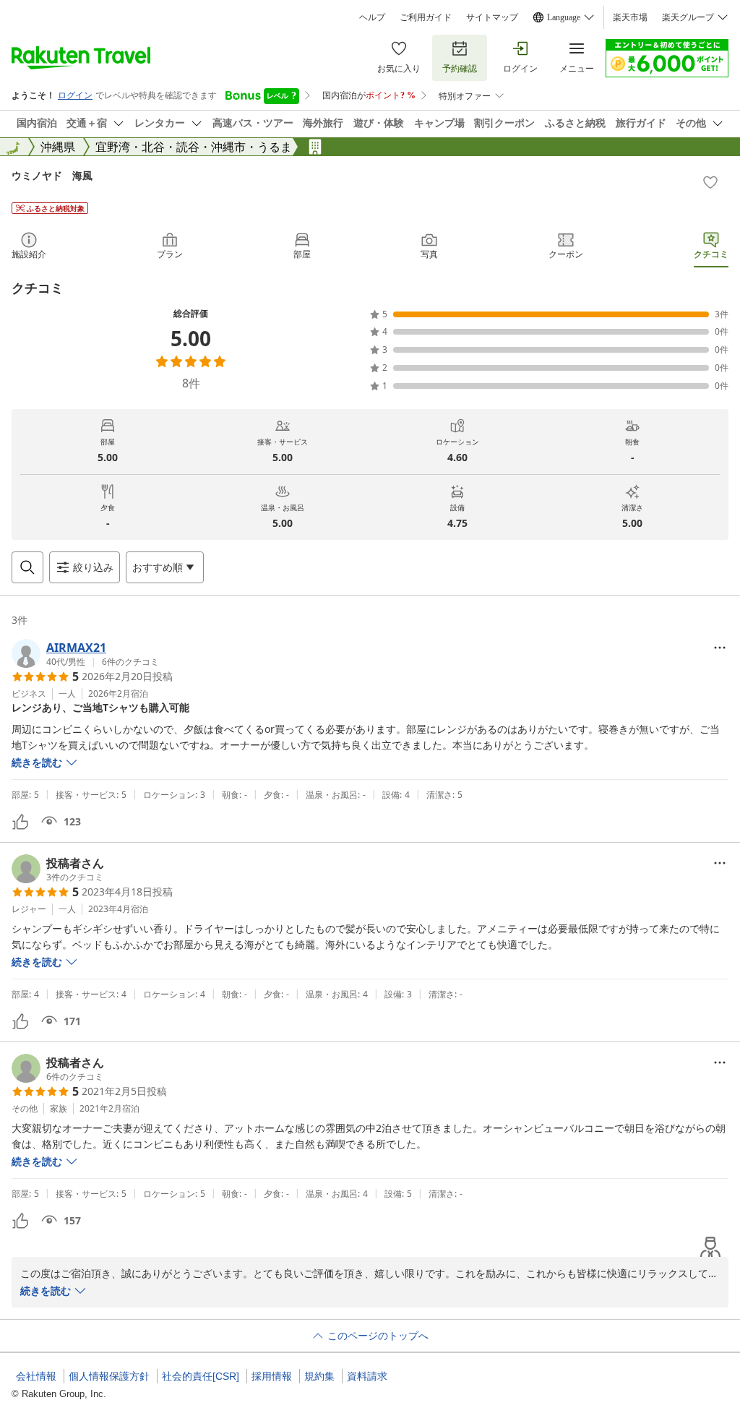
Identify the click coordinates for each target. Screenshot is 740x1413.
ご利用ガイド (426, 17)
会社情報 (36, 1376)
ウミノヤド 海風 (52, 175)
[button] (85, 653)
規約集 (319, 1376)
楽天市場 (630, 17)
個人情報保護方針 (109, 1376)
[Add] (710, 182)
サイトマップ (492, 17)
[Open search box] (27, 567)
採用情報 (271, 1376)
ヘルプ (372, 17)
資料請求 (367, 1376)
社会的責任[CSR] (200, 1376)
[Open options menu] (719, 647)
